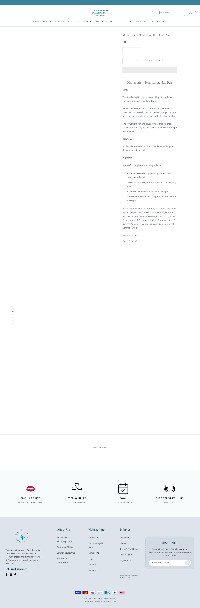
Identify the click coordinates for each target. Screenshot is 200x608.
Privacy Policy (126, 554)
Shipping (92, 570)
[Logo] (100, 12)
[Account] (190, 13)
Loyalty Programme (66, 552)
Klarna (123, 543)
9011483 (127, 577)
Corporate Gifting (65, 547)
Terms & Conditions (129, 549)
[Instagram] (11, 574)
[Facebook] (129, 241)
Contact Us (93, 537)
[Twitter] (132, 241)
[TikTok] (15, 574)
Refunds (92, 564)
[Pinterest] (136, 241)
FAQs (90, 558)
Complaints (93, 552)
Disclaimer (125, 537)
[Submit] (187, 562)
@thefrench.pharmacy (16, 568)
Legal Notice (125, 560)
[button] (149, 70)
